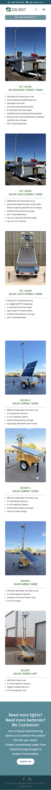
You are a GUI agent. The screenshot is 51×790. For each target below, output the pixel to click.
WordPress (27, 786)
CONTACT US (25, 761)
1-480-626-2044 (17, 2)
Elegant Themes (26, 783)
